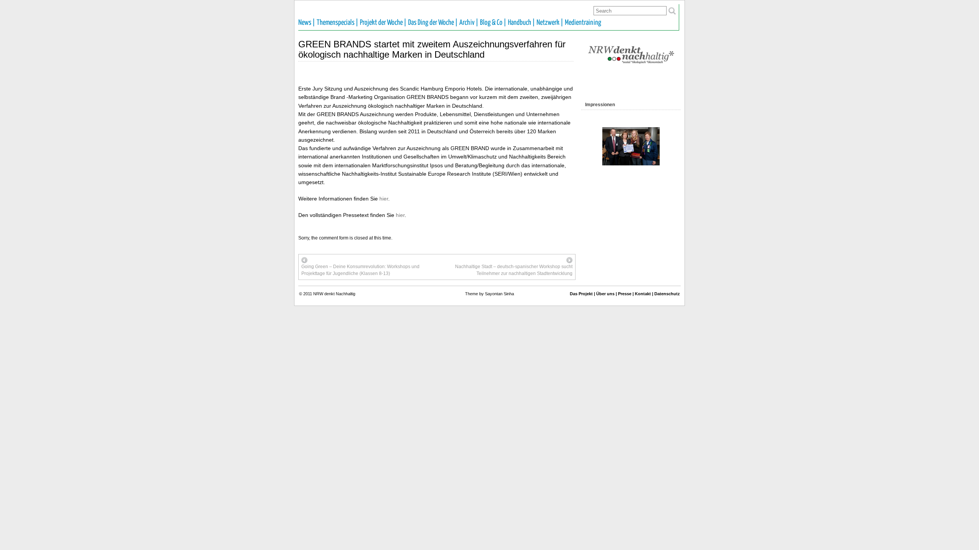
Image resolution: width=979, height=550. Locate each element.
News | (306, 22)
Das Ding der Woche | (433, 22)
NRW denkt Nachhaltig (334, 293)
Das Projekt (581, 293)
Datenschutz (667, 293)
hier (383, 199)
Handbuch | (521, 22)
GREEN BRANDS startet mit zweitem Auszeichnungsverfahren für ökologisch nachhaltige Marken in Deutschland (432, 49)
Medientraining (583, 22)
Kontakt (643, 293)
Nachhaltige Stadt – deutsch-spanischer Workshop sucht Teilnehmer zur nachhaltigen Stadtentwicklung (513, 270)
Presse (624, 293)
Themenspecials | (337, 22)
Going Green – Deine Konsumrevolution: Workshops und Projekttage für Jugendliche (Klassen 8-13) (360, 270)
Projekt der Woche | (383, 22)
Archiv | (468, 22)
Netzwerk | (550, 22)
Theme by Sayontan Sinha (489, 293)
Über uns (605, 293)
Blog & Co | (493, 22)
